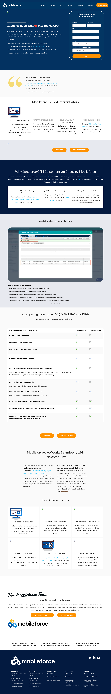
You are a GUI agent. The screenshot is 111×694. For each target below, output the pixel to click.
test (79, 179)
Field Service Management (33, 679)
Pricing (70, 5)
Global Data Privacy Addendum (90, 681)
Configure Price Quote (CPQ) (18, 674)
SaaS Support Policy (90, 677)
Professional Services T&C (90, 686)
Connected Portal (17, 683)
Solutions (52, 5)
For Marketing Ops (53, 680)
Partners (90, 5)
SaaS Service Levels (72, 685)
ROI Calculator (34, 687)
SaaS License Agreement (69, 681)
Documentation (16, 687)
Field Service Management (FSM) (17, 679)
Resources (80, 5)
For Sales (50, 674)
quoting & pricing (39, 46)
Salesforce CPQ (45, 177)
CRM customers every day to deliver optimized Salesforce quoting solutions (37, 473)
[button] (51, 304)
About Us (68, 674)
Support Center (88, 674)
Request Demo (102, 5)
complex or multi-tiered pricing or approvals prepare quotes (24, 199)
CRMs (62, 5)
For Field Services (53, 677)
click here (64, 492)
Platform (42, 5)
